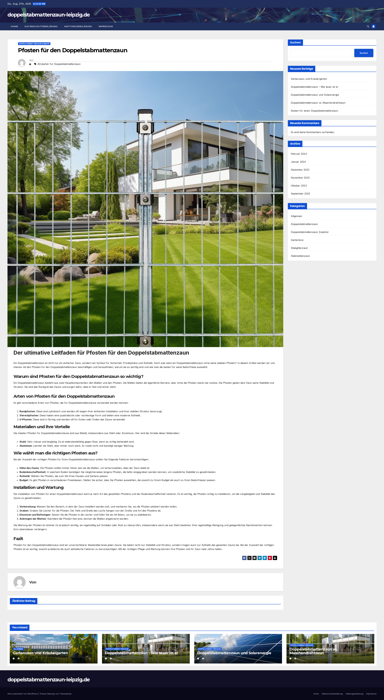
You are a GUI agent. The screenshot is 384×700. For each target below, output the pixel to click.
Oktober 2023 (299, 185)
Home (14, 26)
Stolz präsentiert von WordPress (23, 693)
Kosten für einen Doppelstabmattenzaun (314, 110)
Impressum (106, 26)
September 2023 (300, 193)
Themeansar (65, 693)
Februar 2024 (299, 153)
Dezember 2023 (300, 169)
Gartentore (297, 239)
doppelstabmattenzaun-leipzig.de (49, 15)
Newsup (51, 693)
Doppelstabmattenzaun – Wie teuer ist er (315, 86)
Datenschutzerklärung (41, 26)
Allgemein (296, 216)
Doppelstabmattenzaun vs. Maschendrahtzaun (318, 102)
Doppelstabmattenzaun (304, 224)
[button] (368, 26)
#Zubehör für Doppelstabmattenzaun (59, 63)
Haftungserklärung (78, 26)
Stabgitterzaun (299, 247)
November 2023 (300, 177)
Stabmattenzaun (300, 255)
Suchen (295, 42)
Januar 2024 (298, 161)
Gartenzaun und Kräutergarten (309, 78)
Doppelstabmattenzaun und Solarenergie (315, 94)
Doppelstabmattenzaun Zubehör (34, 44)
